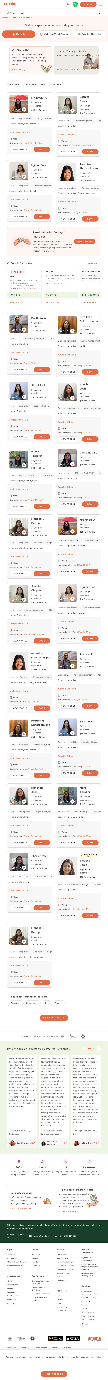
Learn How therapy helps (70, 69)
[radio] (18, 34)
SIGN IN (88, 4)
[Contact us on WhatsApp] (75, 4)
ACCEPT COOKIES (54, 1374)
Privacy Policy (95, 1357)
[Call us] (67, 4)
